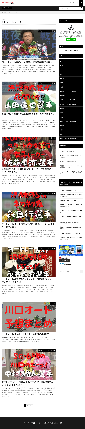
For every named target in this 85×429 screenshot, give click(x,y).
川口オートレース (13, 12)
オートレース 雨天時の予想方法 (68, 151)
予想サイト (64, 87)
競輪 (62, 130)
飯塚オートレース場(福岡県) (68, 138)
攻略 (62, 112)
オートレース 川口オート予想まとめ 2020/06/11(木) (26, 334)
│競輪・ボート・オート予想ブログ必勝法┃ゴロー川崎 (71, 183)
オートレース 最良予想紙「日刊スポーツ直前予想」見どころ (71, 238)
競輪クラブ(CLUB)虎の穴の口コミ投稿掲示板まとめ (71, 228)
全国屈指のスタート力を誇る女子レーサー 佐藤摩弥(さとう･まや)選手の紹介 (27, 170)
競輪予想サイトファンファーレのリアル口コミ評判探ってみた (71, 166)
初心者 (53, 138)
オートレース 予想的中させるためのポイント (71, 217)
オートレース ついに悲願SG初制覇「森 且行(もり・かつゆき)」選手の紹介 (28, 225)
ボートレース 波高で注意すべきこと (69, 161)
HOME (4, 12)
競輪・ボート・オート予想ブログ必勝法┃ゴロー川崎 (47, 423)
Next (31, 405)
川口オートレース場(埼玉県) (47, 31)
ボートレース (64, 74)
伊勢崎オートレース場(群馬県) (69, 91)
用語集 (62, 125)
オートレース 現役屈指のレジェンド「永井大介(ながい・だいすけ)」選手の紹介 (28, 280)
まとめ (62, 78)
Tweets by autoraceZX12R (71, 50)
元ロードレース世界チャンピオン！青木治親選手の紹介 (27, 62)
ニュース (63, 70)
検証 (62, 117)
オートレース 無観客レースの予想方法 (70, 233)
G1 (62, 61)
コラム (62, 65)
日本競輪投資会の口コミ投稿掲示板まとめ (71, 222)
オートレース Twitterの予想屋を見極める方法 (71, 172)
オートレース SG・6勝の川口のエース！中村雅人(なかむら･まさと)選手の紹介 (27, 383)
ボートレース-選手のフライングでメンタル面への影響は (71, 156)
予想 (53, 303)
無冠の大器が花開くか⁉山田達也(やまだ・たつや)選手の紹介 (28, 115)
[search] (81, 8)
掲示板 (62, 108)
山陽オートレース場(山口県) (68, 100)
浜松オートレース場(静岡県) (68, 121)
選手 (62, 134)
